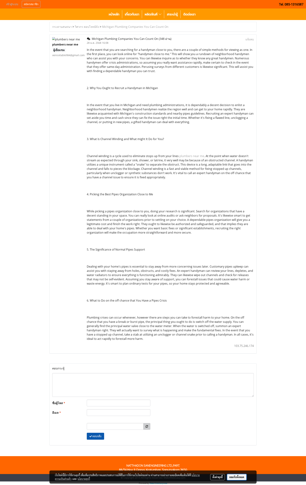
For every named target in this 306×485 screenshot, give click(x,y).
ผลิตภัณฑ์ (152, 14)
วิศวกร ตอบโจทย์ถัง (87, 27)
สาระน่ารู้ (172, 14)
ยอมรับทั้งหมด (236, 477)
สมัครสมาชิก (31, 4)
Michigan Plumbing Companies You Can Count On (135, 27)
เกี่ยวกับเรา (132, 14)
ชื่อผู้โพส (58, 403)
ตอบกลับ (96, 436)
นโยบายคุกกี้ (84, 478)
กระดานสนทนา (62, 27)
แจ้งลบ (249, 39)
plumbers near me (191, 156)
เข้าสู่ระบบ (12, 4)
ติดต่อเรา (189, 14)
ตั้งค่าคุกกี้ (217, 477)
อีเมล (56, 413)
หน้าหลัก (114, 14)
